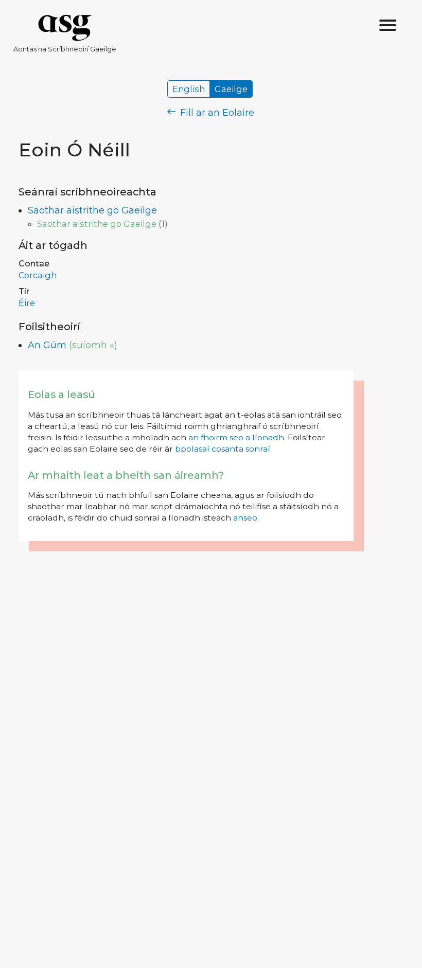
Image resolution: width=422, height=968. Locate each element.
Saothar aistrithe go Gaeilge (92, 210)
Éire (27, 303)
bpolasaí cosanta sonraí (222, 449)
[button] (388, 25)
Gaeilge (231, 89)
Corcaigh (38, 275)
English (188, 89)
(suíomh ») (93, 345)
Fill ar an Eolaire (216, 112)
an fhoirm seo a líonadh (236, 437)
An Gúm (47, 345)
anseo (245, 518)
